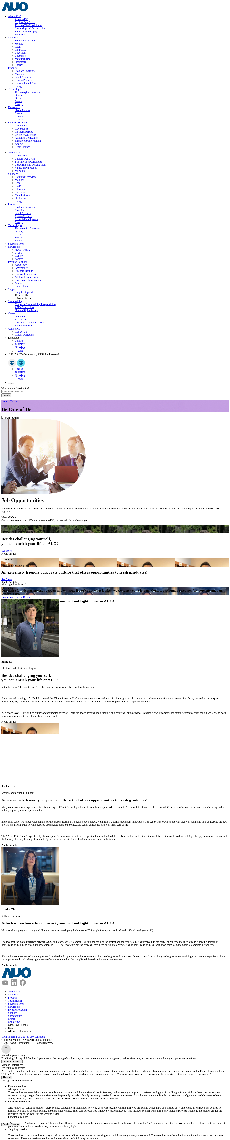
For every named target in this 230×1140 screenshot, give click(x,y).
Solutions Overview (25, 40)
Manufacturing (22, 58)
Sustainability (15, 301)
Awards (19, 119)
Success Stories (16, 243)
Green (18, 98)
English (19, 340)
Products (12, 67)
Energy (19, 64)
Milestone (20, 34)
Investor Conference (25, 134)
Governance (21, 128)
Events (18, 113)
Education (20, 52)
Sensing (19, 101)
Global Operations (24, 334)
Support (12, 289)
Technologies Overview (27, 92)
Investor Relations (17, 122)
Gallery (19, 116)
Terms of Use (18, 1036)
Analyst (19, 143)
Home (4, 401)
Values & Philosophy (26, 31)
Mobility (19, 43)
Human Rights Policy (26, 310)
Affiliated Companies (26, 137)
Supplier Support (24, 292)
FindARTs (20, 49)
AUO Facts (21, 125)
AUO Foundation (24, 307)
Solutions (13, 37)
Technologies (15, 89)
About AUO (14, 16)
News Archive (22, 110)
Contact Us (14, 328)
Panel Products (23, 77)
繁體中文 (20, 344)
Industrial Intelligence (26, 83)
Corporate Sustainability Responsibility (35, 304)
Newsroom (14, 107)
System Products (23, 80)
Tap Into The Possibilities (28, 25)
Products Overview (25, 70)
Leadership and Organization (30, 28)
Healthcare (20, 61)
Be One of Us (22, 319)
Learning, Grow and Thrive (29, 322)
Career (11, 313)
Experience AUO (24, 325)
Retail (18, 46)
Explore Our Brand (25, 22)
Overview (20, 316)
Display (19, 95)
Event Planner (22, 146)
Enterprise (20, 55)
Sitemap (5, 1036)
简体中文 (20, 347)
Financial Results (24, 131)
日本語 (19, 351)
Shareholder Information (28, 140)
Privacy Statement (35, 1036)
